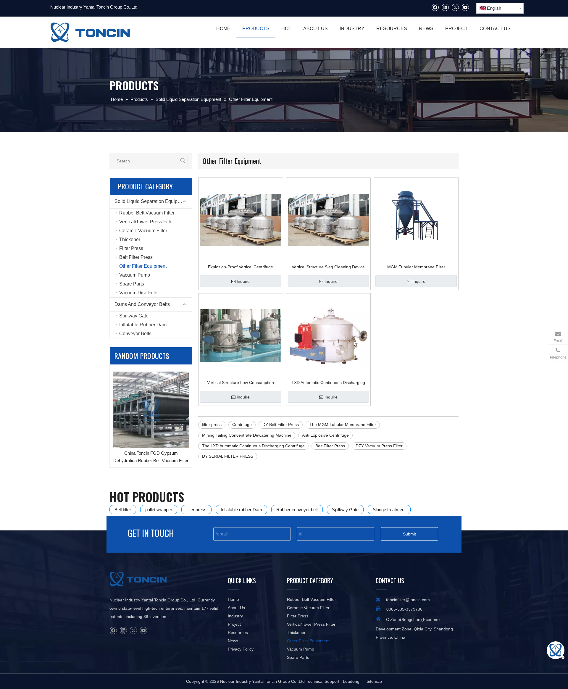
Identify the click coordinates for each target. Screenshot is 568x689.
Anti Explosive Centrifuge (325, 435)
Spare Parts (131, 283)
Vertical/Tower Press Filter (146, 221)
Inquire (243, 281)
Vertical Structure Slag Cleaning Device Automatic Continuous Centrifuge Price (328, 266)
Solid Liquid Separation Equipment (151, 201)
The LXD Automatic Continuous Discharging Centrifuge (253, 445)
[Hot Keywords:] (183, 161)
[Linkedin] (445, 7)
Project (234, 624)
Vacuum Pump (134, 274)
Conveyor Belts (135, 333)
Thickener (129, 239)
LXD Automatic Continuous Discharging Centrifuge (328, 382)
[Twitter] (455, 7)
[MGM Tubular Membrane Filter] (416, 219)
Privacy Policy (241, 649)
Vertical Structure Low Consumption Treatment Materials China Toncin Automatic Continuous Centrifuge (240, 382)
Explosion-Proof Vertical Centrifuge (240, 266)
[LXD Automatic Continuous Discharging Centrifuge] (328, 335)
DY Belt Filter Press (280, 424)
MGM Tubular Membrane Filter (416, 266)
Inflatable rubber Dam (241, 509)
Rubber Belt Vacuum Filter (147, 212)
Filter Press (131, 248)
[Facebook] (435, 7)
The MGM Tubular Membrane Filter (342, 424)
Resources (238, 632)
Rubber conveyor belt (297, 509)
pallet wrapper (158, 509)
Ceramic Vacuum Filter (143, 230)
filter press (212, 424)
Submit (409, 534)
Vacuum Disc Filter (139, 292)
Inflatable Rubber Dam (143, 324)
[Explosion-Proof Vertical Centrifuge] (240, 219)
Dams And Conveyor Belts (142, 304)
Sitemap (374, 681)
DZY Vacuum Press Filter (379, 445)
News (233, 640)
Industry (235, 616)
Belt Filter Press (136, 257)
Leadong (351, 681)
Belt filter (122, 509)
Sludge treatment (389, 509)
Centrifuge (242, 424)
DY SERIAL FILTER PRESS (227, 456)
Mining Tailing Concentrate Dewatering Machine (246, 435)
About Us (236, 607)
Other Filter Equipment (143, 266)
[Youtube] (465, 7)
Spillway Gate (134, 315)
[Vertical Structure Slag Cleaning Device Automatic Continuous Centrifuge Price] (328, 219)
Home (233, 599)
